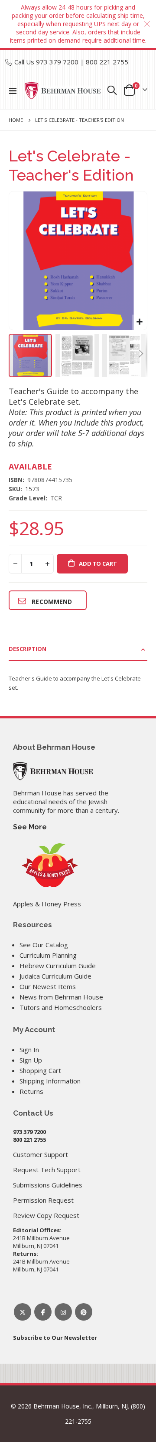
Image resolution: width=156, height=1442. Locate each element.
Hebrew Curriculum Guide (58, 965)
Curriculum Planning (48, 955)
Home (16, 120)
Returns (31, 1091)
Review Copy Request (46, 1215)
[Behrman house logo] (63, 90)
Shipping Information (50, 1080)
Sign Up (31, 1060)
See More (30, 827)
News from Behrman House (61, 997)
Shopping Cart (40, 1070)
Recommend (52, 601)
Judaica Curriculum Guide (55, 976)
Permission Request (43, 1200)
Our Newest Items (48, 986)
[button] (139, 322)
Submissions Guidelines (47, 1184)
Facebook (43, 1312)
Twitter (22, 1312)
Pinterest (83, 1312)
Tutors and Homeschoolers (61, 1007)
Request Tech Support (47, 1169)
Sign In (29, 1049)
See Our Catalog (44, 944)
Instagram (63, 1312)
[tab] (78, 649)
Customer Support (40, 1154)
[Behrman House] (53, 770)
